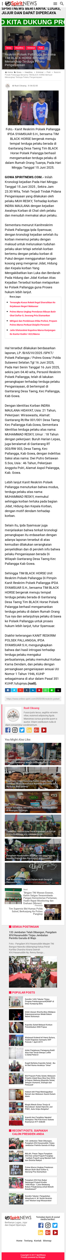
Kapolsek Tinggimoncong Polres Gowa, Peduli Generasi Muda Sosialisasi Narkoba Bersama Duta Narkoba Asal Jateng (32, 784)
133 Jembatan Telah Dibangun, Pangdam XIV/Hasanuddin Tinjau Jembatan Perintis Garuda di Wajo (33, 935)
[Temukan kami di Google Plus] (36, 730)
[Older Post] (56, 906)
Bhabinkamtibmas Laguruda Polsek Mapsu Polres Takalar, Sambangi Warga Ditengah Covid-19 (31, 761)
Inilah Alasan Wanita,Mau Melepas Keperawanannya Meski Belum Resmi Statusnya (40, 1014)
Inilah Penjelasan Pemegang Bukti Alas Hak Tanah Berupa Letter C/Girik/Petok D (40, 1052)
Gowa (8, 48)
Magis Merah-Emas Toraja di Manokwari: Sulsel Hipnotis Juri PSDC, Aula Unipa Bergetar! (39, 1107)
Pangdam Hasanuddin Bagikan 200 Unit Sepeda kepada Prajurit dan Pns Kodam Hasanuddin (30, 857)
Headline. (19, 48)
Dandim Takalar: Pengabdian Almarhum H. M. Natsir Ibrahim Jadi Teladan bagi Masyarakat (38, 1198)
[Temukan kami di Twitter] (22, 730)
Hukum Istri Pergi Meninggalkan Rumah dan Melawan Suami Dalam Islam (40, 1094)
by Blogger (40, 1257)
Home (19, 1241)
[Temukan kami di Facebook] (7, 730)
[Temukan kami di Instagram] (15, 730)
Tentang (28, 1241)
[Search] (62, 4)
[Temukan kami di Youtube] (43, 730)
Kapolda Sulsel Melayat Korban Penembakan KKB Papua (38, 1026)
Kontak (37, 1241)
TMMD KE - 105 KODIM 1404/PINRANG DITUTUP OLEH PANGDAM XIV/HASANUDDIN (31, 833)
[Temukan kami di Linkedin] (29, 730)
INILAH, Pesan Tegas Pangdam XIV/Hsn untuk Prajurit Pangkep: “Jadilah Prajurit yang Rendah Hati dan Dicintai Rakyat (40, 1157)
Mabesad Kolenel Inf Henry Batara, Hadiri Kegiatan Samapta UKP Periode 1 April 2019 (40, 1039)
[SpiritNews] (34, 3)
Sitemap (47, 1241)
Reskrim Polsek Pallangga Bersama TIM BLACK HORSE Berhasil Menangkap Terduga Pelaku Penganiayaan (30, 60)
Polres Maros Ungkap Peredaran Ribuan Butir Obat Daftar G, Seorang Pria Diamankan (39, 1169)
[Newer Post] (9, 890)
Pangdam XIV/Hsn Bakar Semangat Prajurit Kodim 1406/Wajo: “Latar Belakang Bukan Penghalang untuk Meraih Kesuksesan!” (39, 1184)
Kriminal (31, 48)
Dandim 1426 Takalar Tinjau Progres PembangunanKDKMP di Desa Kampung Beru (39, 1001)
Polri (41, 48)
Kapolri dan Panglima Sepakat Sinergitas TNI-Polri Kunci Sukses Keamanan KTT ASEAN (39, 1119)
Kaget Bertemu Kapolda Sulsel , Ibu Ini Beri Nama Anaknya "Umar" (40, 1064)
